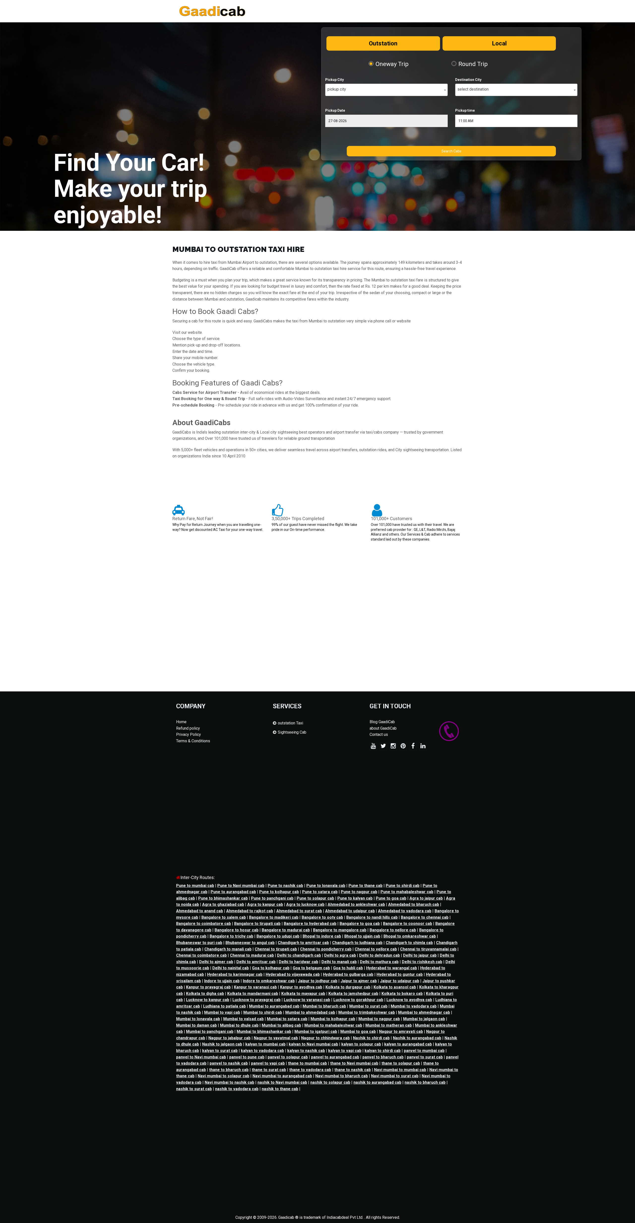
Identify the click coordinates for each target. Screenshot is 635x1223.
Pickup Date (335, 110)
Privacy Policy (188, 734)
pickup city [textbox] (336, 89)
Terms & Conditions (193, 741)
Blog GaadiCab (382, 721)
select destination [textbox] (473, 89)
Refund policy (188, 728)
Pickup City (334, 80)
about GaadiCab (383, 728)
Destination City (468, 80)
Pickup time (465, 110)
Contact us (379, 734)
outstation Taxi (290, 723)
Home (181, 721)
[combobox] (386, 90)
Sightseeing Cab (292, 732)
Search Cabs (451, 151)
